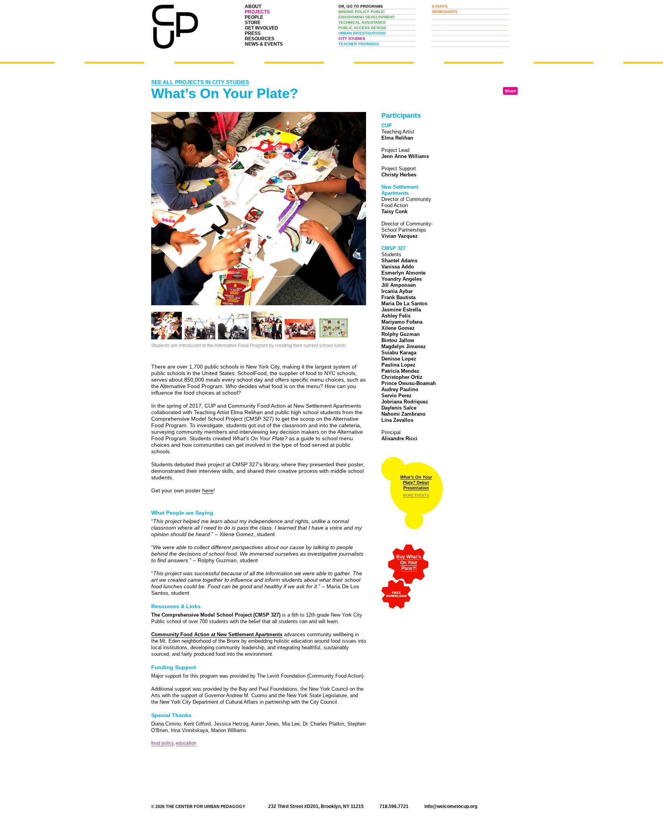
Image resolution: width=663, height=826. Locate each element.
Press (253, 33)
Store (253, 22)
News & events (264, 44)
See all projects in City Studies (200, 82)
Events (440, 6)
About (253, 6)
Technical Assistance (362, 22)
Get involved (261, 28)
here (207, 490)
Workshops (445, 12)
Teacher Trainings (358, 44)
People (254, 17)
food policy (162, 743)
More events (416, 495)
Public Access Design (362, 28)
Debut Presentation (416, 482)
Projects (257, 12)
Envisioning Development (366, 17)
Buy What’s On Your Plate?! (408, 562)
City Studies (351, 38)
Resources (259, 38)
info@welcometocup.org (450, 806)
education (186, 743)
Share (510, 91)
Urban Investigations (362, 33)
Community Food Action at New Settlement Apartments (216, 634)
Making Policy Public (361, 12)
